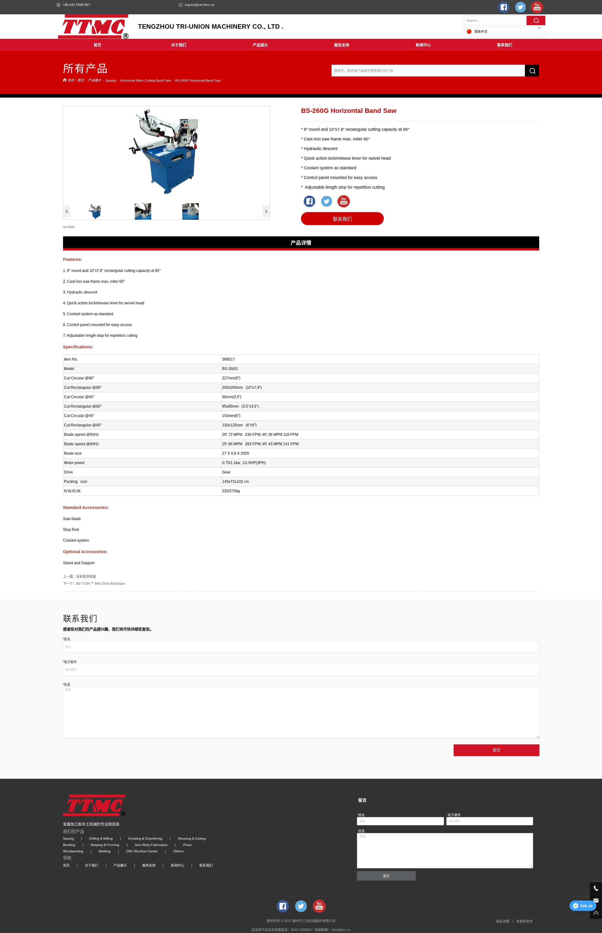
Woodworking (73, 851)
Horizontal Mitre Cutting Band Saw (145, 80)
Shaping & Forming (105, 845)
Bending (69, 845)
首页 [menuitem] (97, 45)
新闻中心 (177, 865)
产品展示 (94, 80)
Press (187, 845)
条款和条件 (524, 921)
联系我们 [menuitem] (504, 45)
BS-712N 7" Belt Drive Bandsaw (100, 583)
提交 (496, 750)
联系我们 (206, 865)
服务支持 (148, 865)
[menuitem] (179, 45)
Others (178, 851)
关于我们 (91, 865)
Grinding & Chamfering (145, 838)
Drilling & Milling (101, 838)
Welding (105, 851)
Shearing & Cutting (192, 838)
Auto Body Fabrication (151, 845)
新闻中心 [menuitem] (423, 45)
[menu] (301, 45)
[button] (178, 44)
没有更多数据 (86, 576)
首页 (80, 80)
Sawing (110, 80)
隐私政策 (502, 921)
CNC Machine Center (142, 851)
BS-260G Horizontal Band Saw (198, 80)
